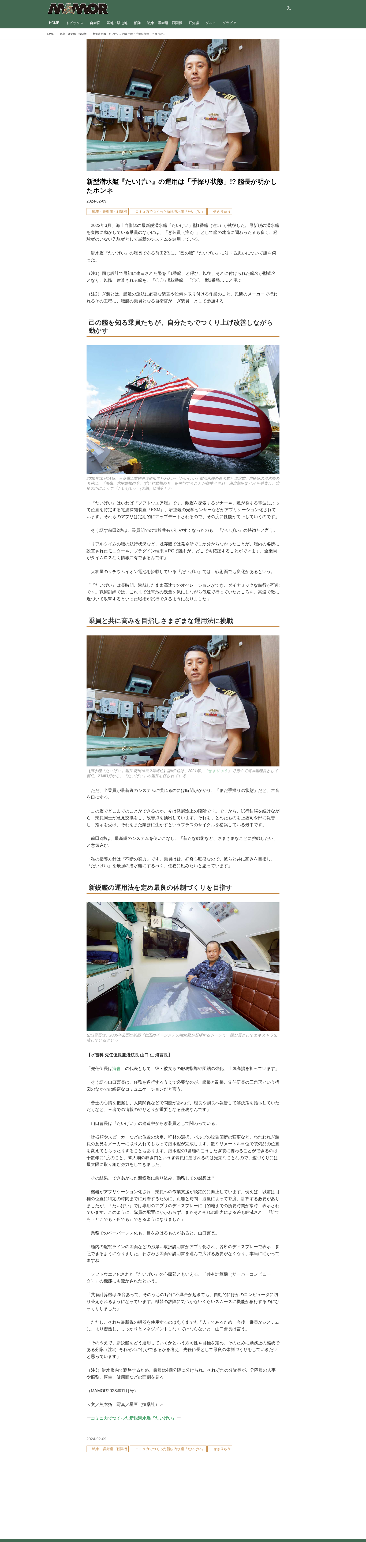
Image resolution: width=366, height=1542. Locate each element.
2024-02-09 (96, 201)
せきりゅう (218, 771)
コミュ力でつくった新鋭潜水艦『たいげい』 (134, 1418)
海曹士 (118, 1068)
